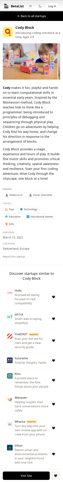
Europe (24, 249)
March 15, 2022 (13, 237)
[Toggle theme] (40, 6)
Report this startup (14, 256)
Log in (52, 6)
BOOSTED (34, 334)
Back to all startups (33, 16)
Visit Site (26, 476)
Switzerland (10, 249)
